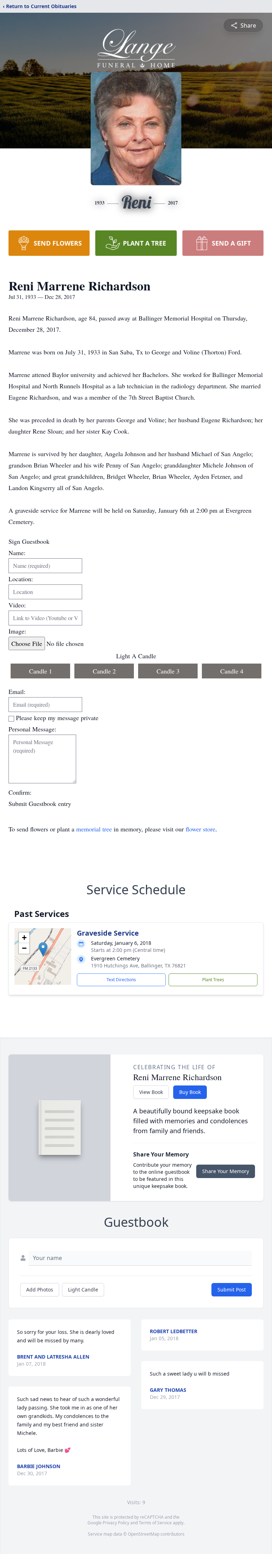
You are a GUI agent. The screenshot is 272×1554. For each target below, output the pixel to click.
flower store (200, 829)
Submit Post (231, 1289)
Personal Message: (32, 729)
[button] (43, 949)
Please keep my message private (57, 717)
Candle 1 (40, 671)
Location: (20, 579)
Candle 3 (168, 671)
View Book (151, 1092)
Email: (17, 691)
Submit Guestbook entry (39, 803)
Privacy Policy (116, 1523)
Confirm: (20, 792)
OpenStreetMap (143, 1534)
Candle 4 (231, 671)
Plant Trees (213, 980)
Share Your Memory (225, 1171)
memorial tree (94, 829)
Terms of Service (155, 1523)
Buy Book (190, 1092)
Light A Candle (136, 656)
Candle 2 (104, 671)
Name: (17, 552)
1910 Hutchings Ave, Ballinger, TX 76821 (138, 965)
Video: (17, 605)
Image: (17, 631)
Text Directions (121, 980)
